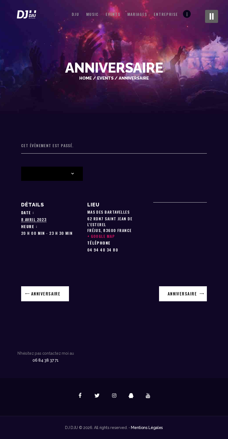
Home (85, 78)
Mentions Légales (147, 427)
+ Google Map (101, 236)
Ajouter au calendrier (48, 174)
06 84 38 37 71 (45, 360)
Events (105, 78)
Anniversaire (45, 293)
